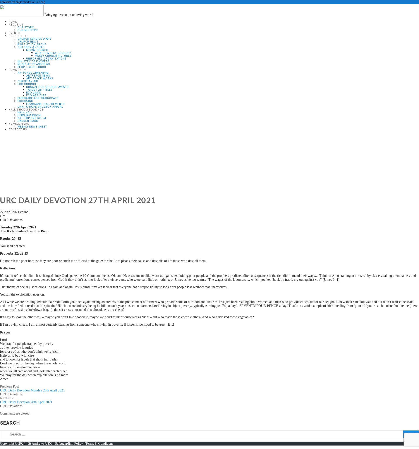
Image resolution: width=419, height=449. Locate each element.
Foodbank (25, 101)
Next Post (26, 400)
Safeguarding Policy (69, 443)
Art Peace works (39, 78)
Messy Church (37, 50)
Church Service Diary (34, 38)
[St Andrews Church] (22, 15)
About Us (16, 24)
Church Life (18, 35)
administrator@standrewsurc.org (22, 2)
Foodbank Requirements (45, 103)
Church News (27, 41)
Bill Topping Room (31, 118)
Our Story (25, 27)
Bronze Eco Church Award (47, 86)
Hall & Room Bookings (26, 109)
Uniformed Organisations (46, 58)
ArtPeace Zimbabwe (33, 72)
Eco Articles (36, 95)
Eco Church (26, 84)
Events (14, 33)
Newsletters (19, 123)
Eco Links (33, 92)
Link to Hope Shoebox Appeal (40, 106)
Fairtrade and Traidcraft (37, 98)
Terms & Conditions (99, 443)
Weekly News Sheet (32, 126)
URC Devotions (11, 220)
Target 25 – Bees (39, 89)
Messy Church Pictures (53, 55)
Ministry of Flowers (33, 61)
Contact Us (18, 129)
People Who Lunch (31, 67)
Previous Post (32, 388)
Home (13, 21)
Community (17, 69)
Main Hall (25, 112)
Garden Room (28, 120)
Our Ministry (27, 30)
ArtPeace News (38, 75)
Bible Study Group (31, 44)
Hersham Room (29, 115)
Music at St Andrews (33, 64)
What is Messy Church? (53, 52)
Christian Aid (27, 81)
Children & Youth (31, 47)
